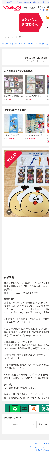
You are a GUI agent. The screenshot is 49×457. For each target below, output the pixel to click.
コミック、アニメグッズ (28, 44)
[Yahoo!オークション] (19, 6)
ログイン (41, 10)
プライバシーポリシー (37, 447)
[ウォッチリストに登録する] (20, 90)
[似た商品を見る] (9, 212)
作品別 (41, 44)
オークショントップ (9, 44)
